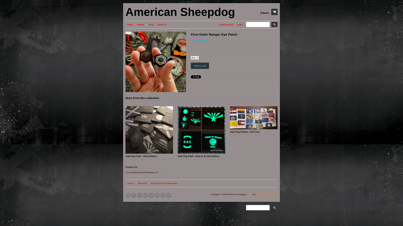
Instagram (157, 195)
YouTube (145, 195)
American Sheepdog (180, 12)
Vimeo (151, 195)
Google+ (139, 195)
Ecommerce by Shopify (267, 194)
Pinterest (162, 195)
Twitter (128, 195)
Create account (226, 24)
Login (240, 24)
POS (249, 194)
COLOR (194, 53)
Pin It (193, 81)
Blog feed (168, 195)
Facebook (133, 195)
